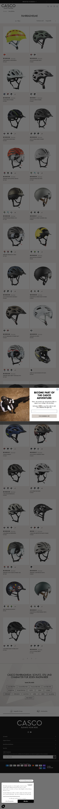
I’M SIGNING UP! (44, 416)
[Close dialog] (57, 389)
